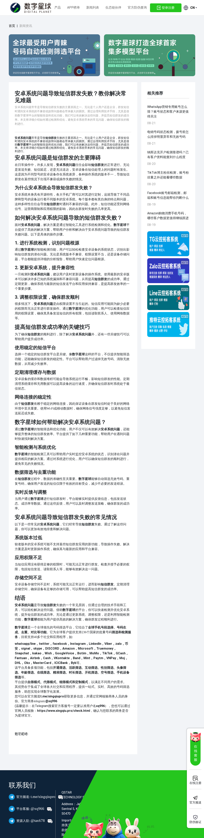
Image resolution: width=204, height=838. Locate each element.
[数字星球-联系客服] (195, 748)
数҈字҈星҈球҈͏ (21, 734)
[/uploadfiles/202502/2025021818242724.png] (168, 324)
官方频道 (195, 802)
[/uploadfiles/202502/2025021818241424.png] (168, 297)
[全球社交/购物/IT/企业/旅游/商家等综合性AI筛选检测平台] (54, 55)
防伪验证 (195, 822)
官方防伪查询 (137, 7)
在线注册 (195, 783)
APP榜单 (73, 7)
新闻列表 (92, 7)
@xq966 (30, 808)
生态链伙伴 (113, 7)
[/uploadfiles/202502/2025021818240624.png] (168, 270)
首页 (12, 26)
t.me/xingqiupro (36, 797)
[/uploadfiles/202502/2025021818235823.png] (168, 243)
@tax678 (31, 820)
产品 (57, 7)
